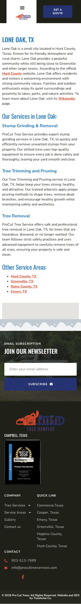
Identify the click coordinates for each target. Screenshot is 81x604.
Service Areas (15, 512)
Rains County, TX (24, 286)
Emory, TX (19, 291)
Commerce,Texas (50, 505)
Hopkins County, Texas (49, 536)
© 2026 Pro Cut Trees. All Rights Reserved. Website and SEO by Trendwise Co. (40, 596)
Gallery (10, 519)
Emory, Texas (47, 519)
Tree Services (14, 505)
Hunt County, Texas (52, 546)
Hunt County (12, 73)
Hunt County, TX (24, 276)
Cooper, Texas (48, 512)
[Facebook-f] (23, 577)
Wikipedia (66, 98)
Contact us (12, 526)
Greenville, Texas (50, 526)
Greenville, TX (22, 281)
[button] (22, 7)
